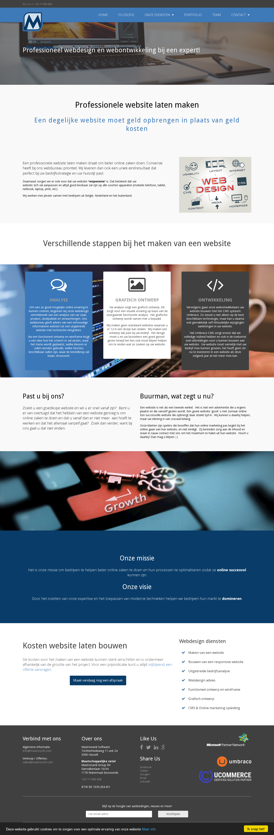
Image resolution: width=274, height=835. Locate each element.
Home (103, 15)
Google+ (145, 774)
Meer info (149, 828)
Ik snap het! (256, 828)
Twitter (144, 770)
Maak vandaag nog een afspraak (98, 680)
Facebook (146, 767)
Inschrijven (173, 814)
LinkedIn (145, 781)
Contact (239, 15)
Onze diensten (158, 15)
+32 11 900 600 (43, 4)
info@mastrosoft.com (37, 751)
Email (143, 778)
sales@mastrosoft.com (38, 762)
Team (217, 15)
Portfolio (193, 15)
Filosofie (126, 15)
